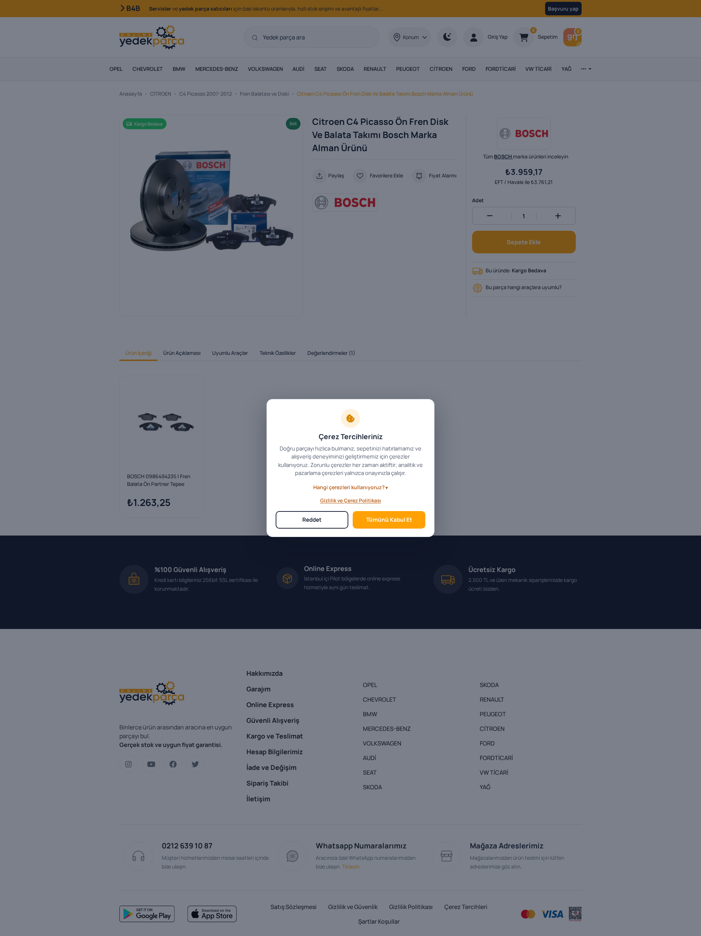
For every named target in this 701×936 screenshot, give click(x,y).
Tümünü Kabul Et (389, 519)
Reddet (312, 519)
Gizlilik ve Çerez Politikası (350, 500)
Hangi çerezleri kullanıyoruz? (349, 487)
